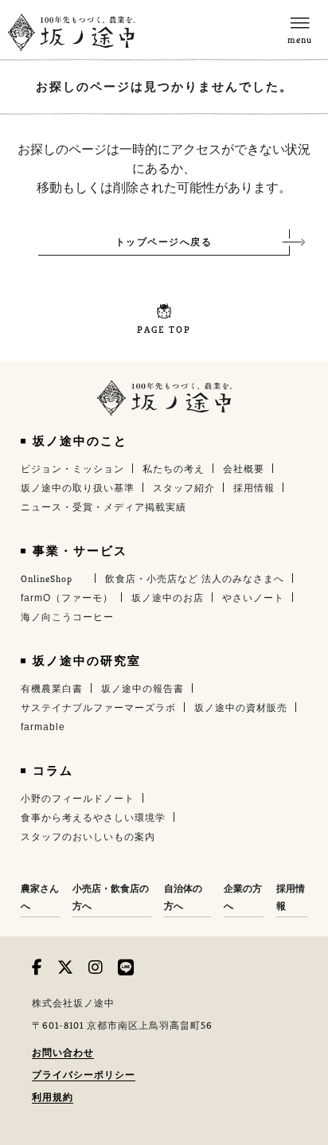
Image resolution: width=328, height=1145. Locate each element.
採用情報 (254, 488)
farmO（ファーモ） (67, 598)
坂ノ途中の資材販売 (240, 707)
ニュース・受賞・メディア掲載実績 (103, 507)
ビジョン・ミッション (72, 469)
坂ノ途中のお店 (167, 598)
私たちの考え (174, 469)
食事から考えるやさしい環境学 (93, 817)
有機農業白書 (52, 688)
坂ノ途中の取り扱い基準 (78, 488)
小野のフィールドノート (78, 798)
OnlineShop (46, 578)
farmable (43, 727)
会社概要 (243, 469)
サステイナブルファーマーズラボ (98, 707)
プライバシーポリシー (83, 1078)
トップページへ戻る (164, 242)
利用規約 (52, 1100)
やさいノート (253, 598)
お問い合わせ (63, 1055)
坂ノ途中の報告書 (142, 688)
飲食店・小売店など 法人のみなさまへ (194, 578)
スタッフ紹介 (184, 488)
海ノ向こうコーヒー (67, 617)
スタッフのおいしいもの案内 (88, 836)
